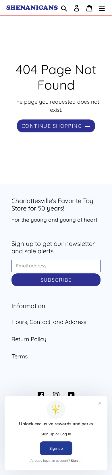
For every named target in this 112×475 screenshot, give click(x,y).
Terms (19, 356)
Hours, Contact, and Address (48, 321)
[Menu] (102, 8)
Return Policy (28, 339)
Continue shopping (52, 126)
